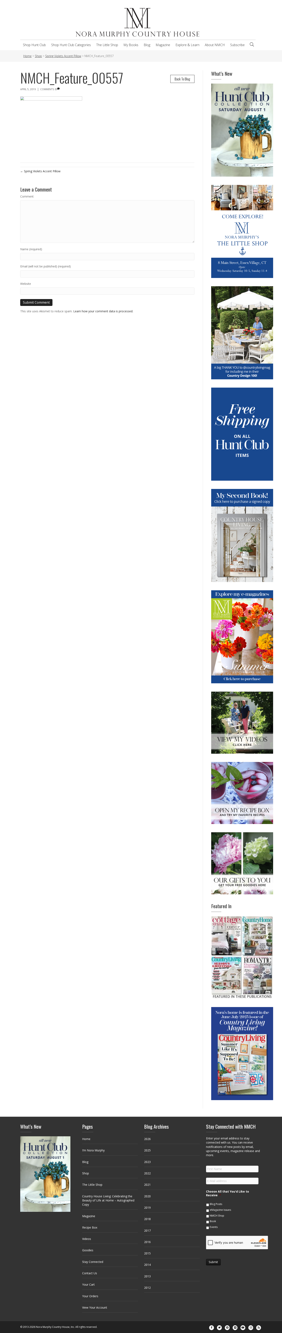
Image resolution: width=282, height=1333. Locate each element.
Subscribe (237, 45)
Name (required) (31, 249)
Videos (86, 1239)
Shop (85, 1173)
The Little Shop (107, 45)
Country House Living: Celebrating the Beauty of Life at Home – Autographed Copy (108, 1200)
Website (25, 284)
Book (213, 1221)
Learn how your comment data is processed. (103, 311)
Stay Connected (92, 1262)
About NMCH (215, 45)
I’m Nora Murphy (93, 1150)
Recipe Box (89, 1227)
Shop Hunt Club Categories (71, 45)
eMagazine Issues (220, 1210)
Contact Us (89, 1273)
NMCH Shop (217, 1215)
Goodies (87, 1250)
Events (214, 1227)
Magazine (163, 45)
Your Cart (88, 1284)
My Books (130, 45)
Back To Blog (182, 78)
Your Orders (90, 1296)
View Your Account (94, 1307)
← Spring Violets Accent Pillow (40, 171)
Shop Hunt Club (34, 45)
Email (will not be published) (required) (45, 266)
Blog (147, 45)
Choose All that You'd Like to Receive (227, 1193)
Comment (27, 196)
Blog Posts (216, 1204)
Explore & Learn (187, 45)
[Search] (252, 44)
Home (86, 1139)
